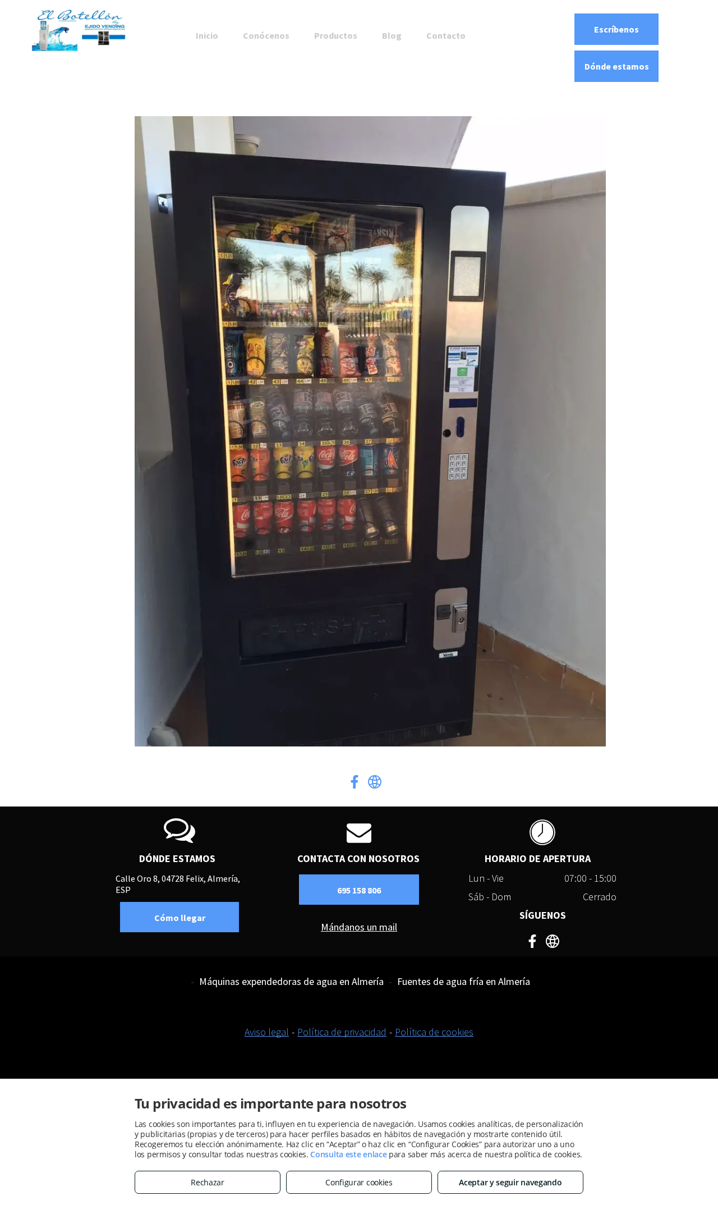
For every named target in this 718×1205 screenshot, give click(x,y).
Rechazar (207, 1182)
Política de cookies (434, 1031)
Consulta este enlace (348, 1154)
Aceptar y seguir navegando (510, 1182)
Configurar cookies (359, 1182)
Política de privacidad (341, 1031)
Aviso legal (267, 1031)
